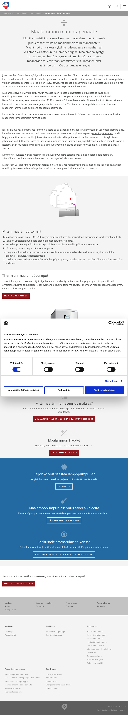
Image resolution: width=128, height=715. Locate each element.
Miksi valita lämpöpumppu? (16, 681)
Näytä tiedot (111, 381)
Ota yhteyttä (51, 669)
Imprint (123, 710)
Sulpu (7, 606)
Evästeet (122, 706)
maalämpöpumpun (102, 133)
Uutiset (8, 603)
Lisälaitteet (91, 652)
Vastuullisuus (103, 603)
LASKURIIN (64, 486)
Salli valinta (64, 390)
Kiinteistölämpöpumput (97, 642)
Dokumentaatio (52, 688)
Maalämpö (22, 14)
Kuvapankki (10, 609)
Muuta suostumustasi (18, 583)
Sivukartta (112, 706)
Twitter (69, 606)
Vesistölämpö (10, 635)
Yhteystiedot (51, 678)
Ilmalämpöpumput (95, 638)
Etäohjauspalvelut (94, 656)
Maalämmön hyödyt (64, 453)
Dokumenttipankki (95, 663)
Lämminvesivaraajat (95, 645)
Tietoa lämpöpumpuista (15, 669)
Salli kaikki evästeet (104, 390)
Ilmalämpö (50, 626)
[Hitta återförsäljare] (109, 6)
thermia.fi (7, 14)
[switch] (48, 369)
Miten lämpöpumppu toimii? (17, 674)
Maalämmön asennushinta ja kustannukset (64, 419)
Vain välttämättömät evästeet (23, 390)
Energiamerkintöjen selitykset (58, 685)
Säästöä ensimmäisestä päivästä (18, 685)
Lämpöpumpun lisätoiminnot (99, 649)
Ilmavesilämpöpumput (96, 635)
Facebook (40, 606)
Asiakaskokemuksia (13, 688)
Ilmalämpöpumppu (54, 635)
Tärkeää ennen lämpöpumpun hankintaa (22, 678)
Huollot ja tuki (52, 681)
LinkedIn (101, 606)
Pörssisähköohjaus (95, 659)
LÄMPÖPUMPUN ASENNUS (64, 520)
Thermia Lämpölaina (13, 692)
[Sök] (117, 6)
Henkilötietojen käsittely (107, 710)
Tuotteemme (92, 626)
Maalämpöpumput (16, 296)
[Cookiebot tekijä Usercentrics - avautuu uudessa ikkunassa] (110, 323)
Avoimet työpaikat (44, 603)
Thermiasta (71, 603)
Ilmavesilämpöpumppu (55, 631)
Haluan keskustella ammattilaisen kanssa (64, 554)
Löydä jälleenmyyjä (54, 674)
